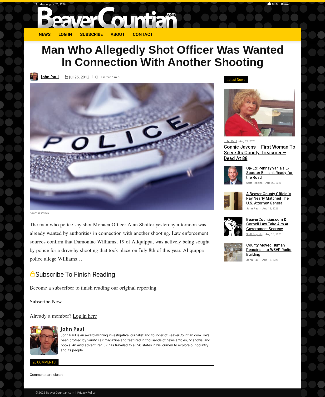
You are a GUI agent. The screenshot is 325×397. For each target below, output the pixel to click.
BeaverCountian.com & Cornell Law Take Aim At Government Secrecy (267, 224)
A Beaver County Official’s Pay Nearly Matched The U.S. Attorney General (268, 198)
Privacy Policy (86, 393)
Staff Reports (254, 182)
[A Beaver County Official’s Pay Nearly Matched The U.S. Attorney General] (233, 201)
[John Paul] (35, 77)
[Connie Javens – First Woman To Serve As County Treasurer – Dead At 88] (259, 112)
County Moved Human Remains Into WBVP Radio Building (268, 250)
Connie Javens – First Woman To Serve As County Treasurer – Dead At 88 (259, 152)
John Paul (50, 77)
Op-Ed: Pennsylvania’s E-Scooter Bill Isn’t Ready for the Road (269, 172)
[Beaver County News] (107, 18)
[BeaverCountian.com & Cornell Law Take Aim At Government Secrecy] (233, 226)
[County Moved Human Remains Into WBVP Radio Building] (233, 252)
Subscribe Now (46, 301)
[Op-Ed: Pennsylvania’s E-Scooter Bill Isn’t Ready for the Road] (233, 175)
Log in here (85, 315)
